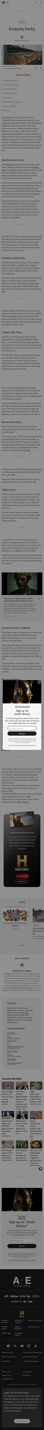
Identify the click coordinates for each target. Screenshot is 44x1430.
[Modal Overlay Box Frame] (22, 715)
